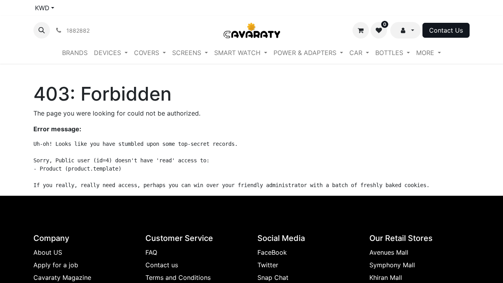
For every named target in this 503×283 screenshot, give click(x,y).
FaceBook (272, 252)
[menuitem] (75, 53)
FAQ (151, 252)
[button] (41, 30)
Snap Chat (272, 277)
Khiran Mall (385, 277)
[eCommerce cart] (360, 30)
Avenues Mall (388, 252)
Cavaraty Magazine (62, 277)
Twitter (267, 265)
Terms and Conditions (178, 277)
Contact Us (446, 30)
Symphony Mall (392, 265)
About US (47, 252)
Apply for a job (55, 265)
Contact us (161, 265)
